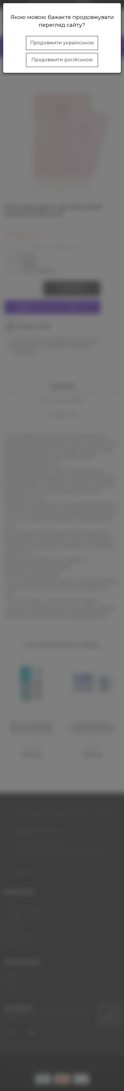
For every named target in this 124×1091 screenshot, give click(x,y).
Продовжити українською (62, 42)
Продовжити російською (62, 59)
